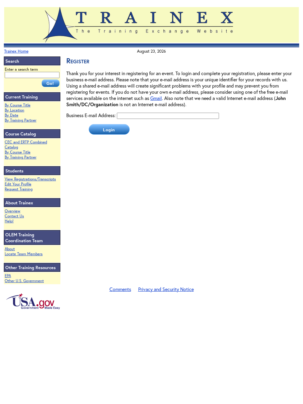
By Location (14, 110)
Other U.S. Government (24, 280)
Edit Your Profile (18, 184)
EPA (8, 275)
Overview (12, 211)
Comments (120, 289)
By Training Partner (20, 120)
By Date (11, 115)
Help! (9, 221)
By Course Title (17, 105)
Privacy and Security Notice (166, 289)
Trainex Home (16, 51)
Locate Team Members (24, 253)
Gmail (156, 98)
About (10, 248)
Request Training (19, 189)
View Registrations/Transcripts (30, 179)
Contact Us (14, 216)
